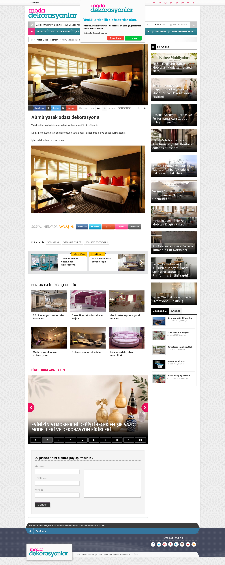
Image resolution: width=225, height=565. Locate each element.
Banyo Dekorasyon (182, 31)
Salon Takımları (60, 31)
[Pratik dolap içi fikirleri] (159, 382)
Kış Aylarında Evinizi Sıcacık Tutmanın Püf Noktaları (172, 248)
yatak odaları (53, 242)
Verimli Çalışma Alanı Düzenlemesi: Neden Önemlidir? (168, 195)
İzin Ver (133, 38)
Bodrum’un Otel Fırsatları (180, 318)
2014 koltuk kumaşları (178, 332)
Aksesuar (160, 31)
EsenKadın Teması (111, 554)
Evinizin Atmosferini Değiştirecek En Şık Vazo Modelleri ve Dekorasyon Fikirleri (170, 91)
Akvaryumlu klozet (176, 361)
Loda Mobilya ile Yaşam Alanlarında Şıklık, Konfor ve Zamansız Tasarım (173, 144)
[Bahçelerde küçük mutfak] (159, 354)
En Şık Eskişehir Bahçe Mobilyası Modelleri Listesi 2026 (172, 67)
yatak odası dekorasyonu (97, 242)
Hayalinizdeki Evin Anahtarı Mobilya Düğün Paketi (172, 222)
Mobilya (41, 31)
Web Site (39, 489)
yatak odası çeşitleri (72, 242)
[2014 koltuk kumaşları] (159, 339)
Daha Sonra (115, 38)
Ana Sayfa (34, 2)
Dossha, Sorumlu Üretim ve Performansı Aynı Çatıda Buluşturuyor (172, 118)
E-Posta (41, 477)
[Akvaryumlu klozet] (159, 368)
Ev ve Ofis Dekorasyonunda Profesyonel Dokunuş (172, 299)
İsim (39, 466)
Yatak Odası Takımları (47, 39)
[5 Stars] (129, 108)
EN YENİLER (163, 46)
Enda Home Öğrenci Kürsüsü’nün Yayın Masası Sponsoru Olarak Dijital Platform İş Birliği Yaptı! (170, 269)
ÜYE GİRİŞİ (160, 25)
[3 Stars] (124, 108)
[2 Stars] (122, 108)
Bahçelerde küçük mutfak (179, 346)
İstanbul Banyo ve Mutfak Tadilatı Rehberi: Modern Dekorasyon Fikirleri (171, 169)
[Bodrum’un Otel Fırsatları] (159, 325)
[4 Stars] (127, 108)
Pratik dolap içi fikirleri (178, 375)
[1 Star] (119, 108)
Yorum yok (183, 321)
